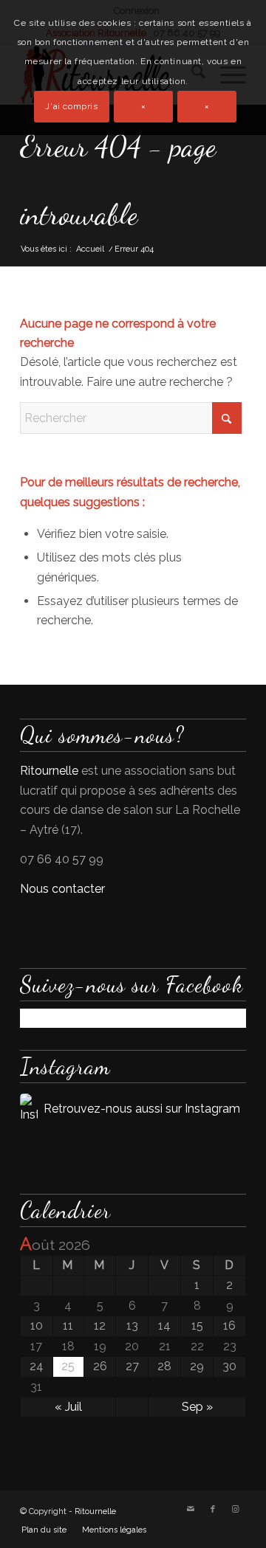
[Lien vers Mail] (191, 1510)
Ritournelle (49, 771)
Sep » (197, 1407)
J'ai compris (71, 106)
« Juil (68, 1407)
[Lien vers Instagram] (235, 1510)
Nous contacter (62, 889)
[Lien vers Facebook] (213, 1510)
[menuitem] (44, 1530)
